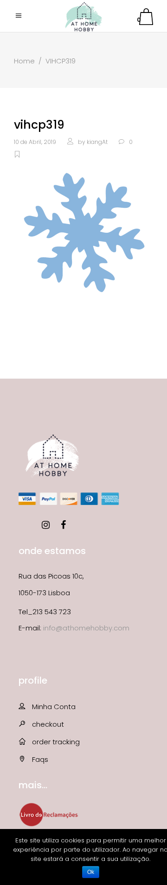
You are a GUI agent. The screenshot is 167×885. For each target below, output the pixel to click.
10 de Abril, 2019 (35, 142)
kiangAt (97, 142)
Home (24, 61)
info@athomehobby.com (86, 628)
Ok (90, 872)
